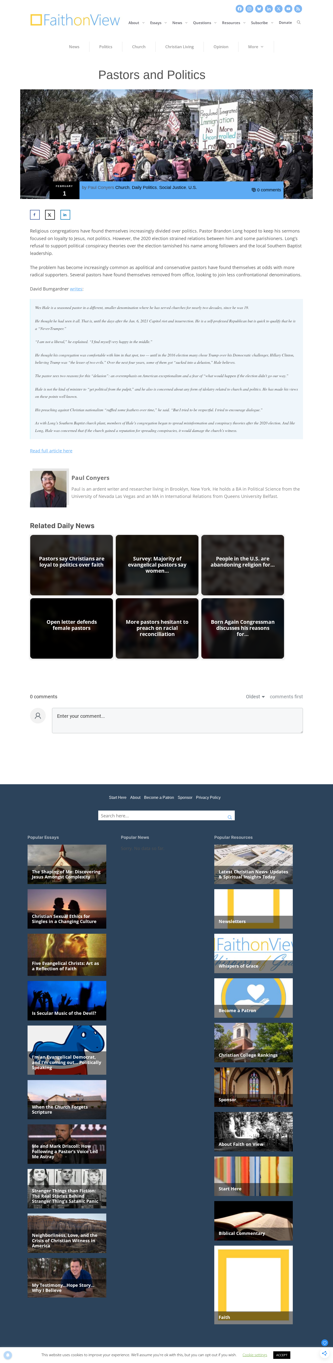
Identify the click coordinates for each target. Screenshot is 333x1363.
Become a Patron (159, 797)
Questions (202, 22)
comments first (286, 697)
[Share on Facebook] (35, 215)
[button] (298, 22)
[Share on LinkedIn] (65, 215)
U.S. (192, 187)
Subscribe (259, 22)
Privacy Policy (208, 797)
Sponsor (185, 797)
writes (76, 289)
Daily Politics (144, 187)
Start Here (118, 797)
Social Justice (172, 187)
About (133, 22)
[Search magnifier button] (230, 815)
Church (122, 187)
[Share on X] (50, 215)
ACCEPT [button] (281, 1355)
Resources (231, 22)
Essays (155, 22)
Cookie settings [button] (255, 1354)
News (177, 22)
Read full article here (51, 451)
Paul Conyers (101, 187)
